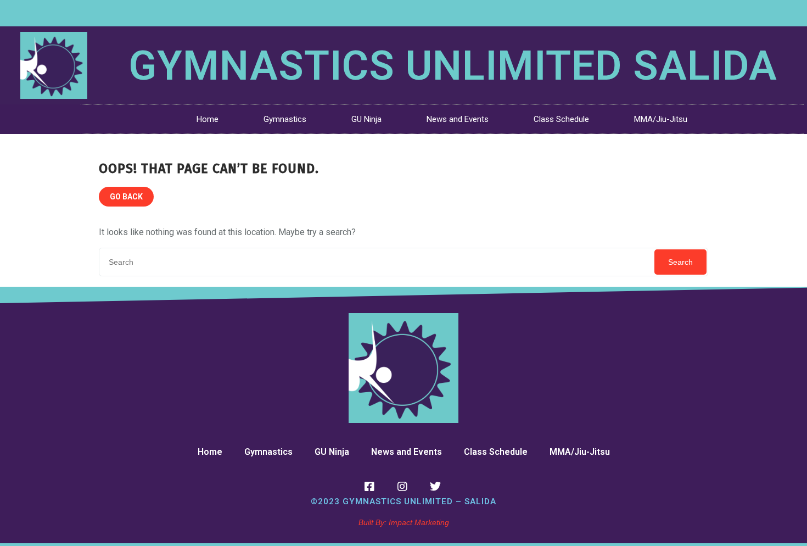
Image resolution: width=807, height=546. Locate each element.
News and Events (458, 119)
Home (207, 119)
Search (680, 262)
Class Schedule (561, 119)
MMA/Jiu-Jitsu (660, 119)
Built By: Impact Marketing (403, 522)
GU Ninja (366, 119)
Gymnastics (285, 119)
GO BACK (126, 196)
